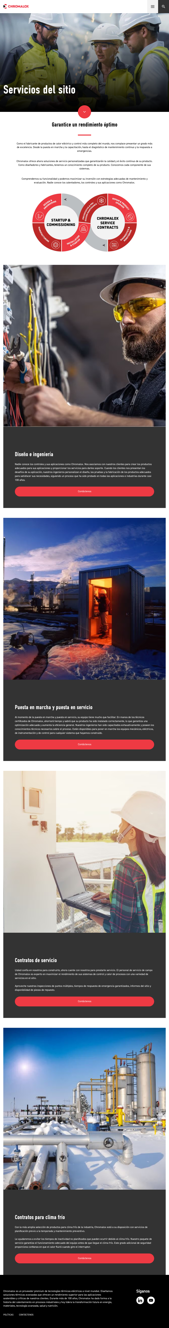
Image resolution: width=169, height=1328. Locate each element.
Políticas (8, 1314)
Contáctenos (84, 491)
